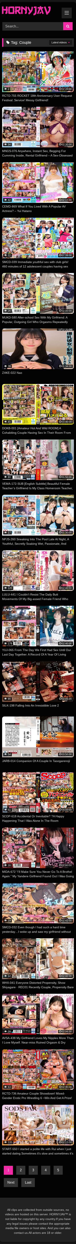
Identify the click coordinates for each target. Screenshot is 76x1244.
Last (28, 1182)
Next (10, 1182)
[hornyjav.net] (31, 11)
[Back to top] (63, 1231)
